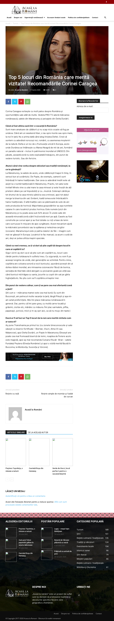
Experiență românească (34, 17)
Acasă (9, 17)
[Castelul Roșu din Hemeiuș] (39, 452)
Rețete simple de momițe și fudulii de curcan (57, 395)
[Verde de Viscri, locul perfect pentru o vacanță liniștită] (62, 452)
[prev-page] (7, 479)
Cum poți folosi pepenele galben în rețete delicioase (26, 542)
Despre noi (18, 17)
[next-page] (11, 479)
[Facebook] (106, 2)
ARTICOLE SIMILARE (16, 432)
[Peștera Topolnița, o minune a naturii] (16, 452)
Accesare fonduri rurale (56, 17)
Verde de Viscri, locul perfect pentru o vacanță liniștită (61, 471)
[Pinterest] (21, 101)
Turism (15, 23)
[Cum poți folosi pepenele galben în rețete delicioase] (11, 544)
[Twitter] (15, 101)
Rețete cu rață (12, 393)
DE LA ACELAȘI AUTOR (38, 432)
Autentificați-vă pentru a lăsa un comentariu (25, 496)
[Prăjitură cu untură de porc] (46, 555)
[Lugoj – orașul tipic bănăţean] (46, 532)
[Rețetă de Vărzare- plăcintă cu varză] (46, 544)
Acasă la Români (21, 90)
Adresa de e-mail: (85, 106)
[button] (105, 17)
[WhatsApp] (27, 101)
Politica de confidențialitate (79, 17)
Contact (95, 17)
